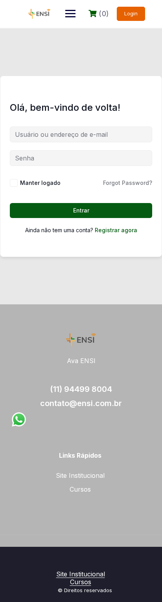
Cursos (80, 489)
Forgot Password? (127, 182)
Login (131, 13)
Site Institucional (80, 475)
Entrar (81, 210)
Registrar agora (116, 230)
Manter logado (40, 182)
